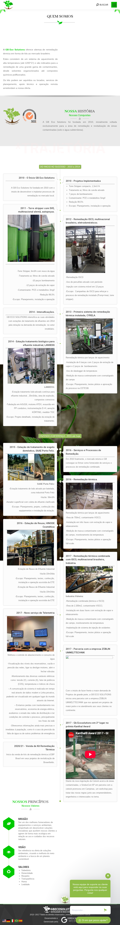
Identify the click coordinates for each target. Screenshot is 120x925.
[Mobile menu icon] (114, 5)
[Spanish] (21, 920)
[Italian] (12, 920)
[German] (8, 920)
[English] (4, 920)
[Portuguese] (17, 920)
